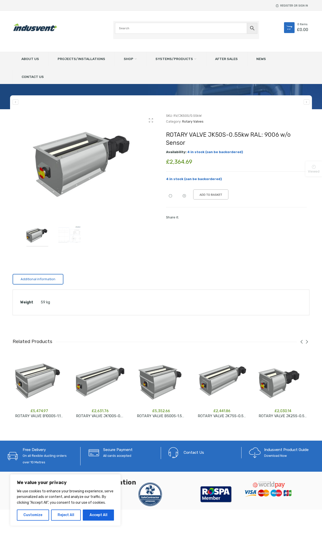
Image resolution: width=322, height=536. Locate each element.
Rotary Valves (193, 121)
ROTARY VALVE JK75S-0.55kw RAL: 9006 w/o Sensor (244, 416)
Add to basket (210, 194)
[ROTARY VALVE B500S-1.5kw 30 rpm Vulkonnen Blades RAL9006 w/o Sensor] (161, 381)
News (261, 59)
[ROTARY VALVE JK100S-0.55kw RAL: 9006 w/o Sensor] (100, 381)
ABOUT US (30, 59)
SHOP (128, 59)
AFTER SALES (226, 59)
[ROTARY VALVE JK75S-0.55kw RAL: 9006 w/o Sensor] (306, 102)
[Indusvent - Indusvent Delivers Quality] (35, 27)
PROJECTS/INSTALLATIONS (81, 59)
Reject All (66, 515)
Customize (32, 515)
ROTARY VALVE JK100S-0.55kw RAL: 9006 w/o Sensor (122, 416)
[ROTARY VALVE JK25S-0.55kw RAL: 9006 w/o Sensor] (15, 102)
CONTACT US (33, 77)
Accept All (98, 515)
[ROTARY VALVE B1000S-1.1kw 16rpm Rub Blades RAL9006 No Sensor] (39, 381)
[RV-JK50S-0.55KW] (85, 162)
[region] (65, 500)
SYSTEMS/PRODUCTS (174, 59)
